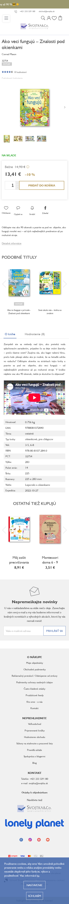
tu (38, 875)
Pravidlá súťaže (34, 749)
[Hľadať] (43, 18)
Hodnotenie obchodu (34, 736)
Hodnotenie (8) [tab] (35, 334)
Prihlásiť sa (54, 631)
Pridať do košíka (41, 185)
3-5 (27, 445)
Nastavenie (34, 885)
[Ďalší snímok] (64, 107)
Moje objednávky (34, 662)
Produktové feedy (35, 695)
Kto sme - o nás (34, 701)
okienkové (31, 439)
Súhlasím (34, 896)
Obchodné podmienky (35, 669)
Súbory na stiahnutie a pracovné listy (34, 743)
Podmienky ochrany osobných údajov (34, 682)
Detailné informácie (11, 243)
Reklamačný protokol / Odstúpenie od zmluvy (34, 675)
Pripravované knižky (35, 730)
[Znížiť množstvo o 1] (17, 187)
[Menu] (6, 18)
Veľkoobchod (34, 723)
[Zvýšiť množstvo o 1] (17, 183)
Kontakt (34, 708)
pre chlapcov (46, 439)
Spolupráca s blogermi (34, 756)
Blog (34, 762)
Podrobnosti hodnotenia (12, 78)
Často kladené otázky (34, 688)
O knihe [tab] (10, 334)
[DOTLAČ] (19, 283)
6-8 (32, 445)
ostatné (29, 433)
